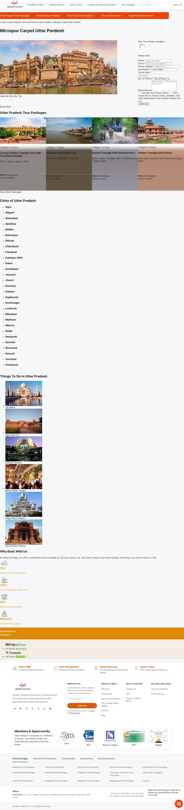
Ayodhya (10, 223)
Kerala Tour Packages (54, 767)
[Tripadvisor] (20, 708)
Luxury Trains (76, 5)
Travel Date (145, 72)
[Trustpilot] (15, 708)
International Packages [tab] (44, 758)
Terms (92, 711)
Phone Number (146, 66)
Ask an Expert (7, 177)
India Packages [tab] (20, 758)
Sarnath (10, 342)
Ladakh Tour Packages (23, 781)
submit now (143, 104)
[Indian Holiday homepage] (23, 687)
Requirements (145, 90)
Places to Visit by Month (133, 699)
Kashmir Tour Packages (87, 767)
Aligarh (9, 212)
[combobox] (151, 5)
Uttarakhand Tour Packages (155, 767)
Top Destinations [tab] (106, 758)
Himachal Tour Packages (121, 767)
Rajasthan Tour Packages (24, 767)
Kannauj (10, 285)
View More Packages (10, 192)
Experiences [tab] (86, 758)
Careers (104, 710)
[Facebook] (32, 708)
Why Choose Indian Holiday (109, 704)
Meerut (9, 325)
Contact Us (131, 689)
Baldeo (9, 229)
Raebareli (11, 336)
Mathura (10, 319)
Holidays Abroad (56, 5)
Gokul (9, 263)
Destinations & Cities (47, 15)
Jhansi (9, 280)
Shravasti (11, 347)
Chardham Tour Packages (88, 772)
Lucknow (11, 308)
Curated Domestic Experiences (102, 5)
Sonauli (10, 353)
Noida (9, 331)
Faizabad (11, 252)
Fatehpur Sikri (14, 257)
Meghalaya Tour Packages (121, 781)
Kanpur (10, 291)
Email (141, 63)
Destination (144, 69)
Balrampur (11, 235)
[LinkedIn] (44, 708)
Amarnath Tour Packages (56, 772)
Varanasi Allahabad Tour (61, 152)
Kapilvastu (12, 297)
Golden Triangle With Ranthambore (113, 152)
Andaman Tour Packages (88, 781)
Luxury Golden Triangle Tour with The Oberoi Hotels (20, 154)
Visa (128, 694)
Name (142, 60)
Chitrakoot (11, 246)
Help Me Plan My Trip (11, 96)
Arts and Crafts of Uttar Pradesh (37, 22)
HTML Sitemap (157, 694)
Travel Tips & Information (79, 15)
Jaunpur (10, 274)
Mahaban (11, 314)
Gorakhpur (12, 268)
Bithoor (9, 240)
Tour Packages (128, 5)
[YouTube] (50, 708)
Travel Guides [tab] (68, 758)
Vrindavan (11, 364)
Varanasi (10, 359)
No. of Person (146, 78)
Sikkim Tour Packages (152, 772)
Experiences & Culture (140, 15)
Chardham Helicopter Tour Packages (121, 773)
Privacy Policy (161, 93)
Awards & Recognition (110, 699)
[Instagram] (26, 708)
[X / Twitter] (38, 708)
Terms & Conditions (159, 689)
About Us (105, 689)
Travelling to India (35, 5)
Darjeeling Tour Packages (56, 781)
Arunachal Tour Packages (24, 772)
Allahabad (11, 218)
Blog (103, 715)
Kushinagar (12, 302)
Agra (8, 206)
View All (146, 781)
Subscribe (82, 706)
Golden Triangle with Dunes (155, 152)
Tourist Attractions (110, 15)
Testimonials (106, 694)
